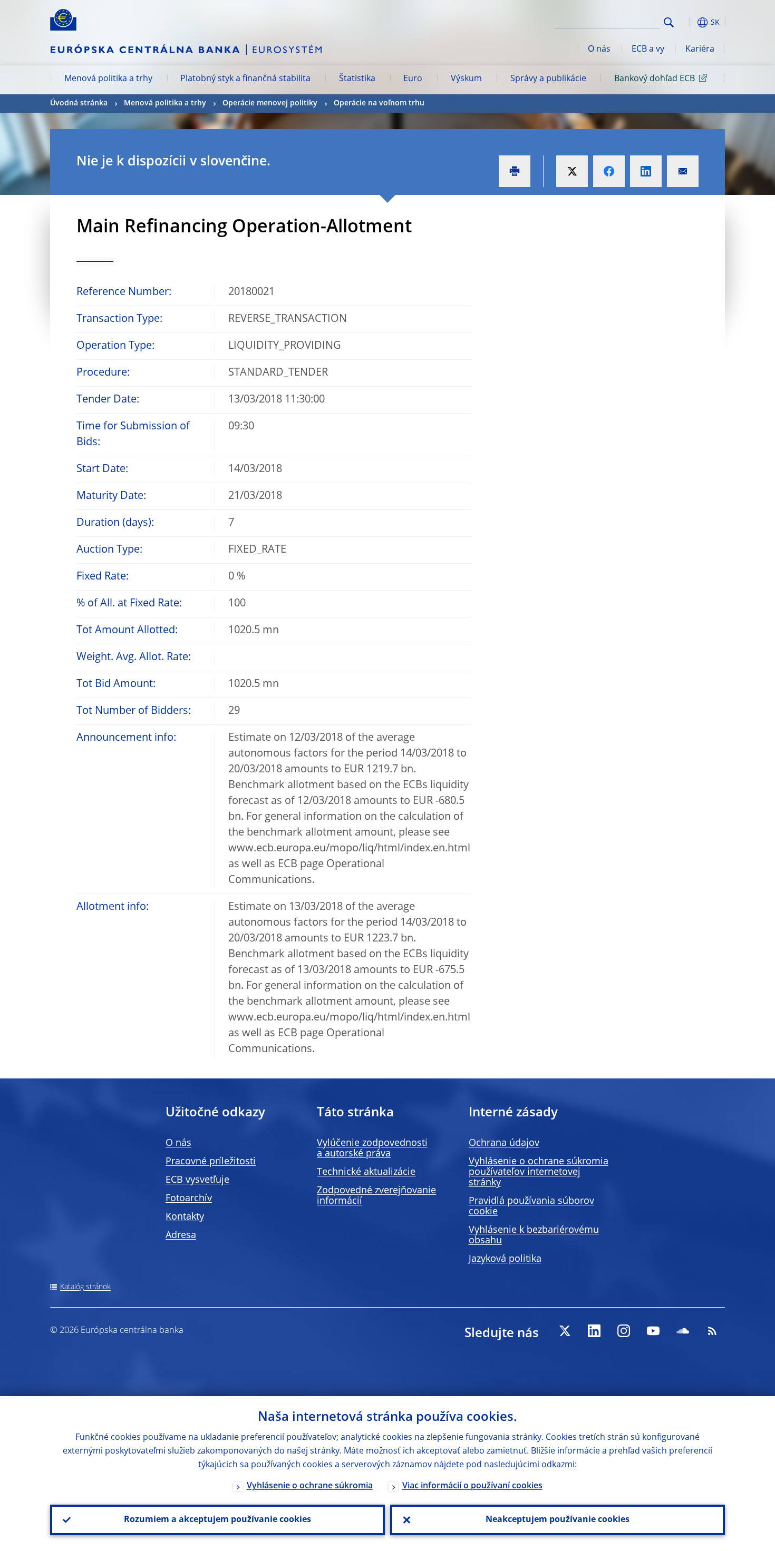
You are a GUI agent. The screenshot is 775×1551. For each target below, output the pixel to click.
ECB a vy (648, 49)
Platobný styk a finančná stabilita (245, 79)
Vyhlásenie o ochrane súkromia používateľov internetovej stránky (538, 1172)
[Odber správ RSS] (712, 1330)
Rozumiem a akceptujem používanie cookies (217, 1520)
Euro (412, 79)
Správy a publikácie (548, 79)
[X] (564, 1330)
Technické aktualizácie (366, 1172)
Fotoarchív (189, 1198)
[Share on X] (572, 171)
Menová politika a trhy (108, 79)
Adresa (181, 1235)
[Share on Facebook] (609, 171)
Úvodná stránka (79, 103)
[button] (688, 22)
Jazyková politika (505, 1259)
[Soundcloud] (682, 1330)
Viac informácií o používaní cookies (472, 1486)
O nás (599, 49)
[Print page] (514, 171)
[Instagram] (623, 1330)
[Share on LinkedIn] (646, 171)
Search (668, 22)
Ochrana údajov (504, 1143)
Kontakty (185, 1217)
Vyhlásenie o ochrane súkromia (310, 1486)
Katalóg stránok (85, 1287)
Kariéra (699, 49)
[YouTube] (653, 1330)
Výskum (466, 79)
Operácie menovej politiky (269, 103)
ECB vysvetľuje (197, 1180)
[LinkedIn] (594, 1330)
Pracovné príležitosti (211, 1161)
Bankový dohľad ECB (654, 79)
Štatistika (357, 79)
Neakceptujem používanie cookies (557, 1520)
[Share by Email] (683, 171)
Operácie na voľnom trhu (379, 103)
